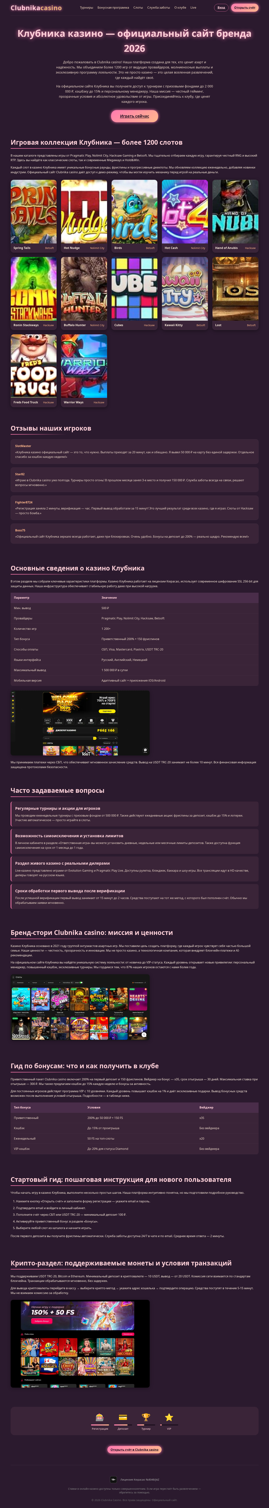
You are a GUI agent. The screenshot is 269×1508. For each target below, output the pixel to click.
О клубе (180, 7)
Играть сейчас (134, 116)
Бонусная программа (113, 7)
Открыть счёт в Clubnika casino (134, 1450)
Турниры (86, 7)
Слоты (138, 7)
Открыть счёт (244, 7)
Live (193, 7)
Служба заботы (158, 7)
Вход (221, 7)
